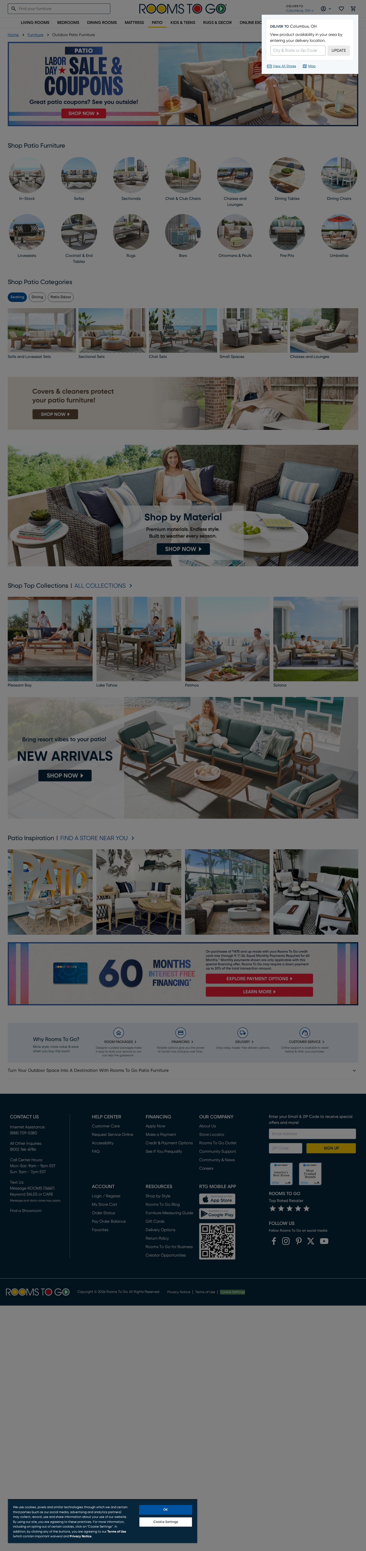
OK (165, 1509)
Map (312, 66)
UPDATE (339, 51)
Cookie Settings (165, 1522)
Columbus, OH (303, 26)
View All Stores (284, 66)
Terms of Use (116, 1531)
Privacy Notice (81, 1536)
